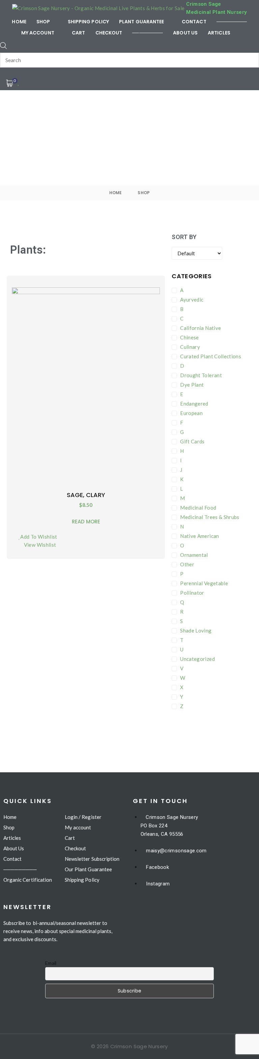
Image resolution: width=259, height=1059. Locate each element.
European (191, 413)
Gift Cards (192, 441)
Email (51, 963)
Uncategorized (197, 659)
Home (115, 193)
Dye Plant (192, 385)
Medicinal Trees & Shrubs (209, 517)
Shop (144, 193)
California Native (200, 328)
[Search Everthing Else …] (3, 45)
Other (187, 564)
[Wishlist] (19, 81)
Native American (199, 536)
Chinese (189, 337)
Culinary (190, 347)
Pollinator (192, 593)
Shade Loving (195, 630)
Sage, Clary (86, 495)
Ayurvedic (191, 299)
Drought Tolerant (201, 375)
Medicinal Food (198, 508)
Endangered (194, 404)
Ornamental (194, 555)
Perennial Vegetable (204, 583)
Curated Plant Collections (210, 356)
